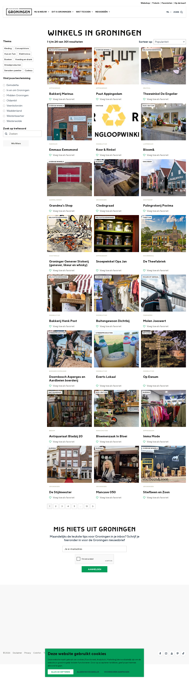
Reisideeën (101, 599)
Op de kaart (180, 3)
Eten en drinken (56, 611)
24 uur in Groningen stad (105, 607)
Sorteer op (146, 41)
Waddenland (14, 110)
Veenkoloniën (14, 105)
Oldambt (12, 100)
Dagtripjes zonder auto (104, 611)
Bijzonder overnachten (59, 619)
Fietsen (52, 603)
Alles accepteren (60, 672)
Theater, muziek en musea (60, 628)
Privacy (27, 653)
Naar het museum (102, 619)
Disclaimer (17, 653)
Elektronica (24, 54)
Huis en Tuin (10, 54)
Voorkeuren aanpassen (116, 672)
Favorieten (167, 3)
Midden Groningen (18, 95)
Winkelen (53, 615)
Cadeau (28, 70)
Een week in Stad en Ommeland (108, 603)
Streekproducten (12, 65)
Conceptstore (22, 48)
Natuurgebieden (10, 619)
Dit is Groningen (14, 599)
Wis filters (16, 143)
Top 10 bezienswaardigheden (16, 603)
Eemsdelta (13, 85)
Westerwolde (14, 120)
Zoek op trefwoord (14, 128)
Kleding (8, 48)
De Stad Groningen (11, 607)
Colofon (37, 653)
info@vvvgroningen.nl (156, 636)
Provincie (7, 611)
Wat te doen (57, 599)
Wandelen (53, 607)
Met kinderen (55, 623)
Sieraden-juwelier (12, 70)
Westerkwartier (15, 115)
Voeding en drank (23, 59)
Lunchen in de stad (102, 615)
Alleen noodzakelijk (88, 672)
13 (87, 507)
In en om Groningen (18, 90)
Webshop (145, 3)
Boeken (8, 59)
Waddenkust (9, 615)
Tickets (155, 3)
